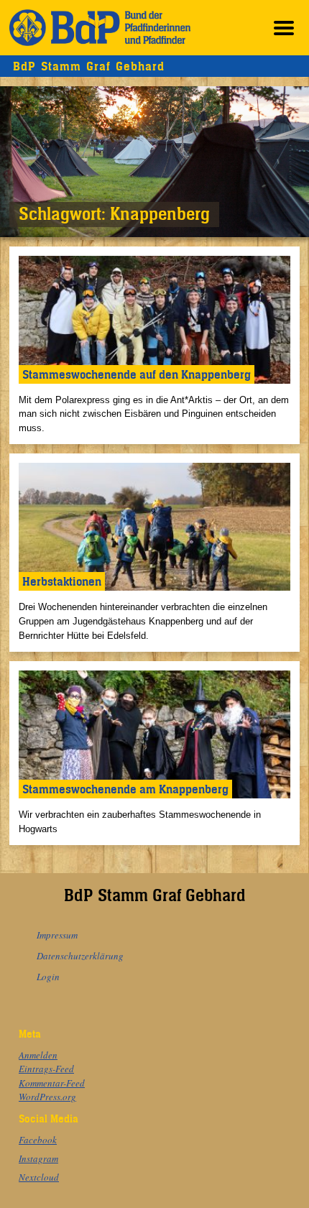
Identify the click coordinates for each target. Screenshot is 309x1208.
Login (48, 976)
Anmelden (38, 1054)
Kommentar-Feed (52, 1082)
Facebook (38, 1139)
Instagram (38, 1158)
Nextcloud (39, 1177)
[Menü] (284, 27)
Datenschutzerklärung (80, 955)
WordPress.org (47, 1096)
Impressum (57, 934)
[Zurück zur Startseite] (100, 27)
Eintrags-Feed (46, 1068)
